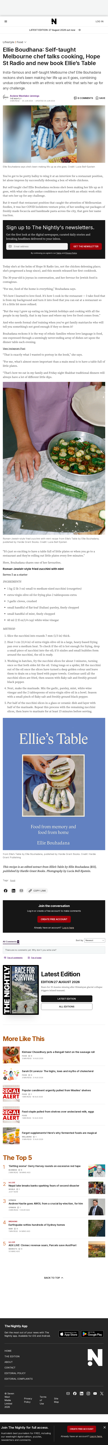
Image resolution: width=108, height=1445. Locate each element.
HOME (8, 1350)
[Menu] (5, 21)
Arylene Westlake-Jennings (24, 95)
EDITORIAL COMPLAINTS (18, 1378)
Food (20, 42)
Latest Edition (67, 998)
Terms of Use (43, 1400)
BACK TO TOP (52, 1277)
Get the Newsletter (85, 246)
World (12, 1189)
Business (13, 1170)
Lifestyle (8, 42)
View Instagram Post (14, 348)
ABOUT (8, 1362)
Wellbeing (27, 1137)
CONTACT (9, 1367)
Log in (100, 21)
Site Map (56, 1400)
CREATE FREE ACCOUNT (54, 919)
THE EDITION (12, 1356)
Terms (58, 253)
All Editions (66, 1006)
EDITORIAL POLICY (15, 1373)
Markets (13, 1249)
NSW (11, 1229)
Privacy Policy (71, 253)
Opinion (12, 1207)
